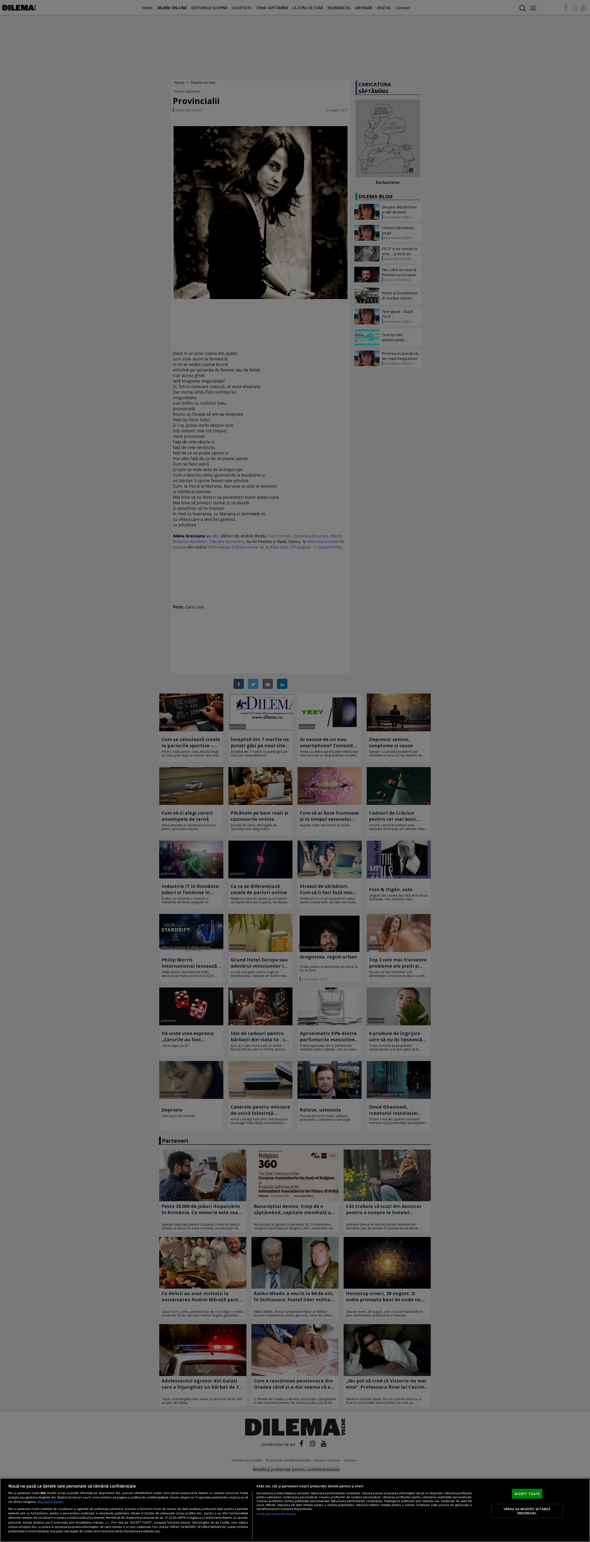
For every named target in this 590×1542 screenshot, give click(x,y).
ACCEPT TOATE (527, 1493)
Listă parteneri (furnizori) (276, 1514)
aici (107, 1522)
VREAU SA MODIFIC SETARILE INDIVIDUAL (527, 1510)
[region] (295, 1510)
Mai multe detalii (50, 1502)
